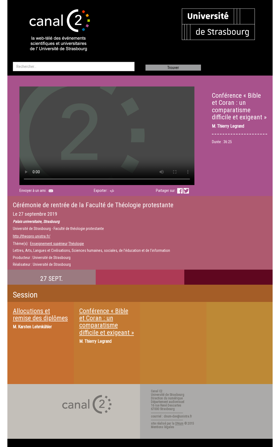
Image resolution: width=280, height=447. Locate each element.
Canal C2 (156, 391)
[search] (74, 66)
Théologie (76, 243)
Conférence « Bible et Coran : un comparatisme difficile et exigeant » (106, 321)
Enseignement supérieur (49, 243)
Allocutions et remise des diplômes (40, 314)
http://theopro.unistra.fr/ (31, 236)
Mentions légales (162, 427)
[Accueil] (55, 30)
